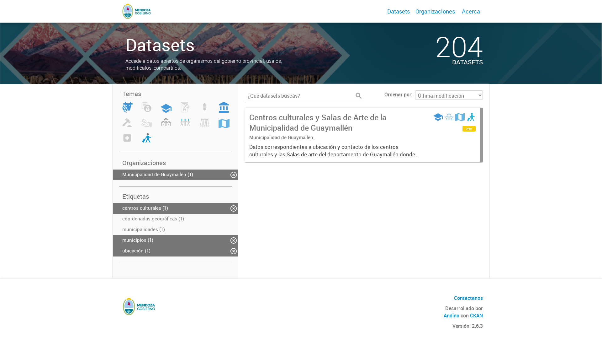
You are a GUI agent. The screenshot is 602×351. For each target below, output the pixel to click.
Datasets (398, 11)
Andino (451, 315)
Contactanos (468, 297)
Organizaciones (435, 11)
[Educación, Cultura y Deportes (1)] (166, 110)
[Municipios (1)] (166, 126)
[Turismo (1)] (146, 141)
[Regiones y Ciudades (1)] (224, 126)
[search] (359, 95)
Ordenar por (397, 94)
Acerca (471, 11)
